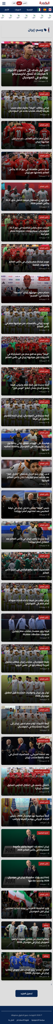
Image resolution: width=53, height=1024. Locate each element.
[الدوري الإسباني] (44, 9)
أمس (24, 3)
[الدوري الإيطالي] (39, 9)
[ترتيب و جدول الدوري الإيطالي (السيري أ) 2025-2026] (33, 16)
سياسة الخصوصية (38, 1020)
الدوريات (18, 9)
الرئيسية (30, 9)
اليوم (19, 3)
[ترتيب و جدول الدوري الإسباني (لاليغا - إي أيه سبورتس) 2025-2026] (41, 16)
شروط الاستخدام (23, 1020)
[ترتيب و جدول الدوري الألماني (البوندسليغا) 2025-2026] (10, 16)
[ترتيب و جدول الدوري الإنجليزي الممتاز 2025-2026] (18, 16)
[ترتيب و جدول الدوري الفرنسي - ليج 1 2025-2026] (25, 16)
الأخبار (7, 9)
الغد (14, 3)
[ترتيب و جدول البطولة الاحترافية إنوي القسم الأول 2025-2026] (49, 16)
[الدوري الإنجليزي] (50, 9)
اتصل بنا (11, 1020)
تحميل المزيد (26, 993)
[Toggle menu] (4, 3)
